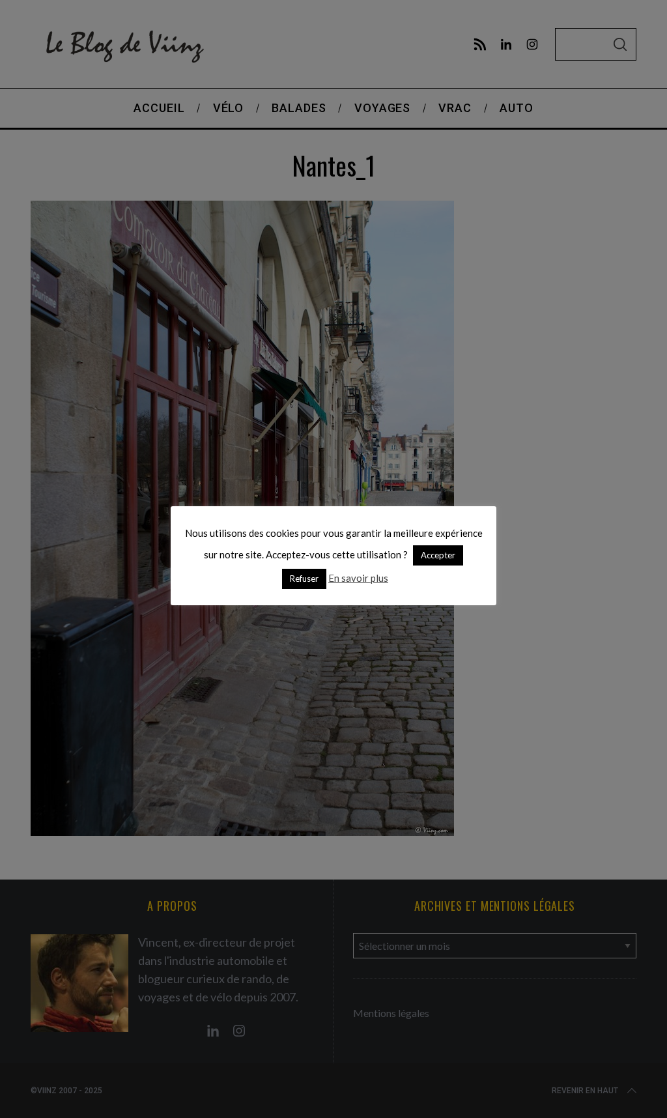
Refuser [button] (304, 578)
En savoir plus (358, 578)
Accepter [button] (438, 555)
